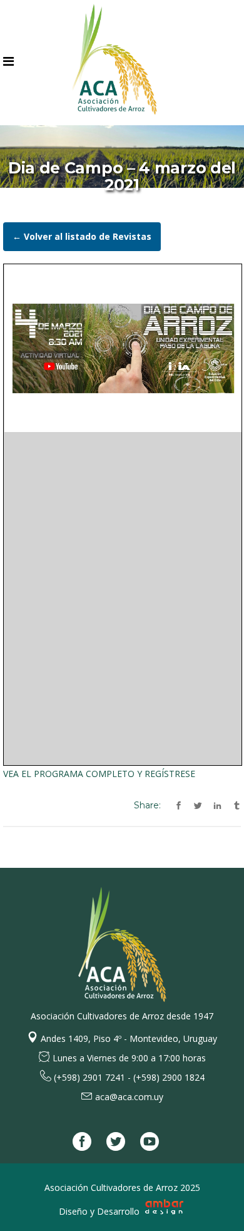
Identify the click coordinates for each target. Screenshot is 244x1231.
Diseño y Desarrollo (100, 1211)
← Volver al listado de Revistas (82, 236)
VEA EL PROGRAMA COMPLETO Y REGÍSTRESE (99, 774)
